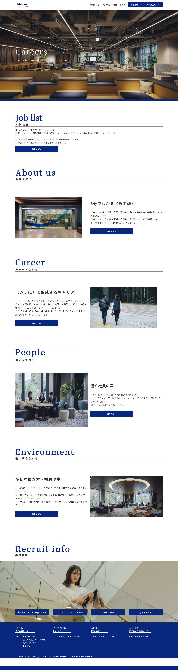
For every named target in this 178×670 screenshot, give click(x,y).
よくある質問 (145, 612)
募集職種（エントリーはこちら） (145, 5)
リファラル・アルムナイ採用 (70, 612)
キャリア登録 (108, 612)
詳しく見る (36, 149)
